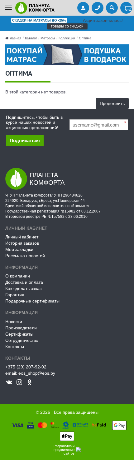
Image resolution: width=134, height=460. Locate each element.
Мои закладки (19, 249)
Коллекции (67, 38)
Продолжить (112, 103)
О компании (17, 275)
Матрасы (48, 38)
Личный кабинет (21, 236)
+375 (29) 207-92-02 (25, 366)
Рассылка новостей (25, 255)
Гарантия (14, 294)
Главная (14, 38)
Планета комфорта (42, 7)
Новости (13, 321)
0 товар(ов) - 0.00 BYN (126, 8)
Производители (21, 327)
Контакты (14, 346)
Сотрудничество (21, 340)
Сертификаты (19, 334)
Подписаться (25, 140)
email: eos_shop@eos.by (30, 373)
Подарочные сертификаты (32, 300)
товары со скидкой (67, 26)
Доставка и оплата (24, 282)
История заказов (22, 243)
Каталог (31, 38)
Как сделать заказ (23, 288)
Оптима (85, 38)
